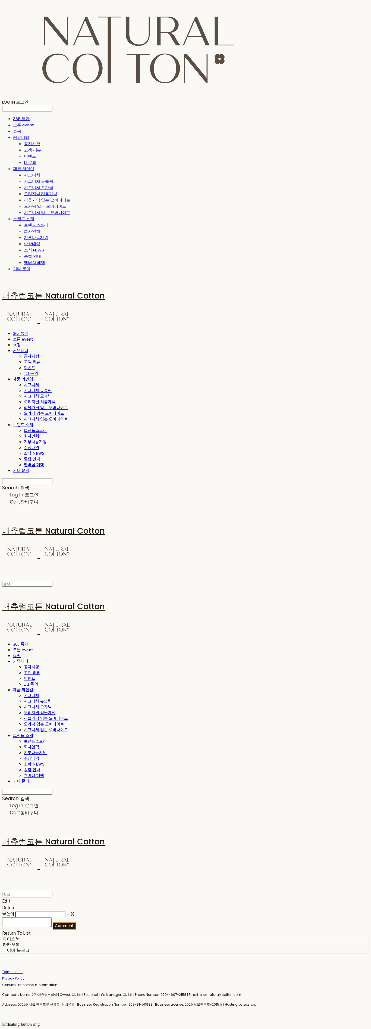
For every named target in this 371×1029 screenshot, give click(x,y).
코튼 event (23, 125)
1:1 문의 (30, 162)
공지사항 (32, 144)
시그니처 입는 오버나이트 (47, 212)
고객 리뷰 (32, 150)
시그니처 (32, 175)
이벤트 (30, 156)
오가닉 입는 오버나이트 (45, 206)
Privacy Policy (13, 978)
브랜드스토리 (36, 225)
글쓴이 (8, 913)
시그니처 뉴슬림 (38, 181)
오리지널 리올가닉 (40, 194)
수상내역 (32, 244)
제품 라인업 (23, 169)
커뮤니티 (21, 137)
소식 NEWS (34, 250)
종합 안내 (32, 256)
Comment (64, 925)
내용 (71, 913)
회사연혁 (32, 231)
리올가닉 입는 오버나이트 (47, 200)
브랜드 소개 (23, 219)
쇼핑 (17, 131)
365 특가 (21, 119)
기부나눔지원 (36, 237)
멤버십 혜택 (34, 262)
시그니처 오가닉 (38, 187)
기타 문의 (21, 269)
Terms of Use (12, 971)
